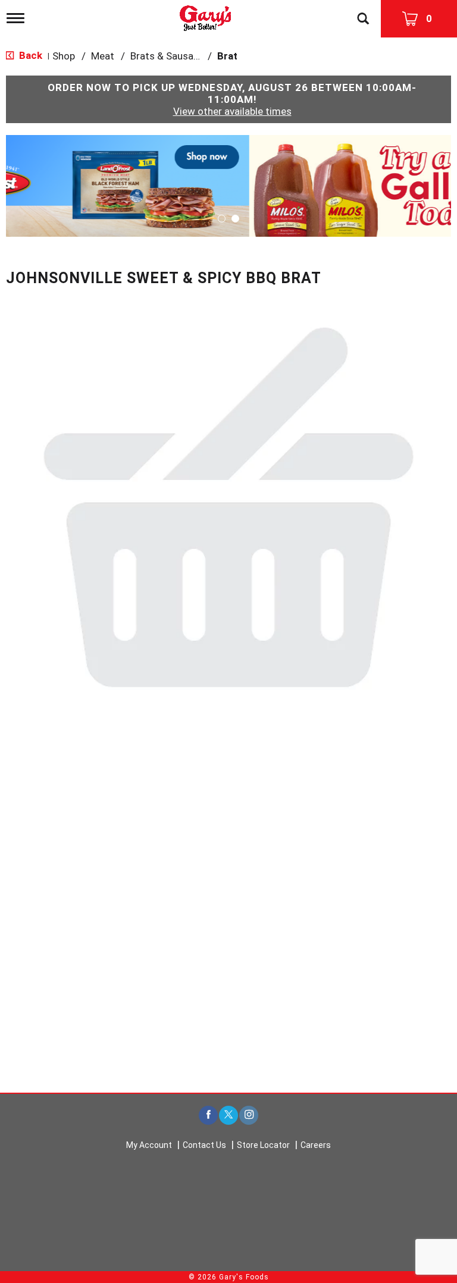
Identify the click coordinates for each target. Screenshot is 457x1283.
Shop (63, 56)
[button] (228, 185)
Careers (316, 1145)
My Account (149, 1145)
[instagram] (248, 1115)
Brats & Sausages (170, 56)
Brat (227, 56)
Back (29, 55)
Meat (102, 56)
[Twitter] (228, 1115)
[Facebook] (208, 1115)
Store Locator (263, 1145)
